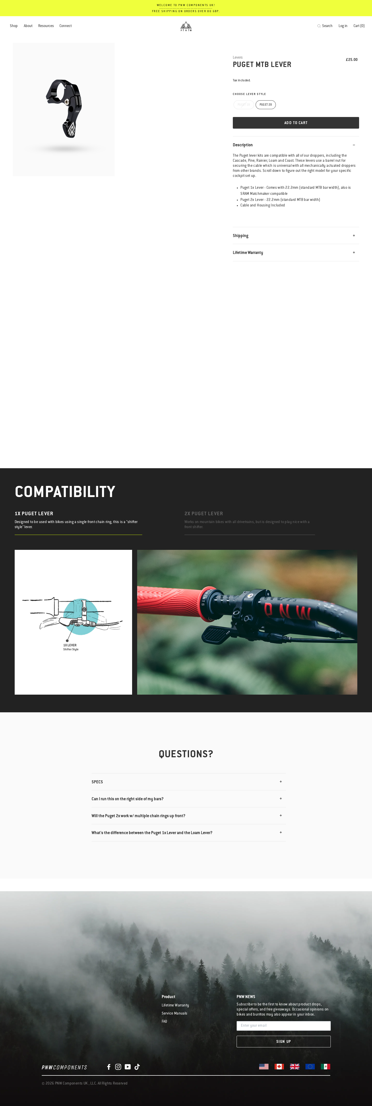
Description (243, 145)
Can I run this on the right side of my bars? (128, 799)
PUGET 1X (244, 105)
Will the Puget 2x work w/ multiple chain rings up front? (138, 816)
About (28, 26)
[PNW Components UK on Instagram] (118, 1067)
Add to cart (296, 123)
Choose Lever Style (249, 94)
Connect (65, 26)
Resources (46, 26)
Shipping (240, 236)
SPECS (97, 782)
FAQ (164, 1022)
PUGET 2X (266, 105)
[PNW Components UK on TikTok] (137, 1067)
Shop (14, 26)
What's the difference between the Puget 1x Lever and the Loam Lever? (152, 833)
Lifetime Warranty (248, 253)
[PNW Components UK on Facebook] (109, 1067)
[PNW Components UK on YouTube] (128, 1067)
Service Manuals (175, 1014)
